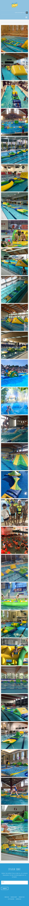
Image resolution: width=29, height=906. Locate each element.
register (5, 888)
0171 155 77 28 (21, 12)
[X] (14, 345)
